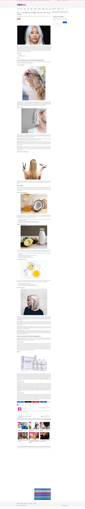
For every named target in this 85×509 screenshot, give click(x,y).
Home (19, 503)
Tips (37, 0)
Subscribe (65, 22)
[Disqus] (34, 460)
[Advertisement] (52, 5)
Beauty (22, 503)
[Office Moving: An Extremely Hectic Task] (34, 425)
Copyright (45, 0)
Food (17, 0)
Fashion (31, 503)
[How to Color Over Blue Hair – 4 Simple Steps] (23, 425)
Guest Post (41, 0)
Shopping (34, 0)
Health (26, 0)
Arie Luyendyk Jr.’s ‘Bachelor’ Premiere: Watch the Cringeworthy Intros (25, 417)
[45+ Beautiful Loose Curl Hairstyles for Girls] (45, 435)
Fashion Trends (31, 432)
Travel (39, 0)
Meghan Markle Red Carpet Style (45, 416)
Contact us (48, 0)
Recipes (32, 0)
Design (22, 0)
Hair (19, 422)
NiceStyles (67, 505)
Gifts (24, 0)
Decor (19, 0)
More (62, 8)
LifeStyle (29, 0)
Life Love (26, 503)
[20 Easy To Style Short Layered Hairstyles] (23, 435)
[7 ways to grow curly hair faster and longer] (45, 425)
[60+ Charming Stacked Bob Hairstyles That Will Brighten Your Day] (34, 435)
